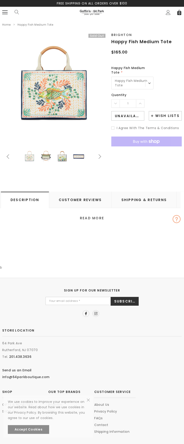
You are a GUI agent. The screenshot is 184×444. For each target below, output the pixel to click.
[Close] (88, 399)
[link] (29, 156)
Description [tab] (25, 199)
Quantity (118, 95)
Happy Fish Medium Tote (128, 70)
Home (6, 25)
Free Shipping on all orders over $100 (92, 3)
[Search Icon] (17, 12)
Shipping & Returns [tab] (144, 199)
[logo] (92, 12)
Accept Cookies (29, 429)
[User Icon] (168, 12)
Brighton (121, 35)
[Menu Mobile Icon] (5, 12)
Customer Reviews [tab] (80, 199)
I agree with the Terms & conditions (148, 128)
